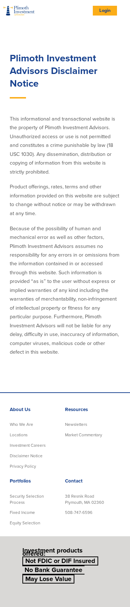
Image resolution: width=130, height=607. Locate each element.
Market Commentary (83, 434)
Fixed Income (22, 512)
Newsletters (76, 424)
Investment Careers (28, 445)
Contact (74, 481)
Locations (18, 434)
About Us (20, 409)
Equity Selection (25, 522)
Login (104, 10)
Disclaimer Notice (26, 455)
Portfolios (20, 481)
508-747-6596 (78, 512)
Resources (76, 409)
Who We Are (21, 424)
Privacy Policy (23, 466)
